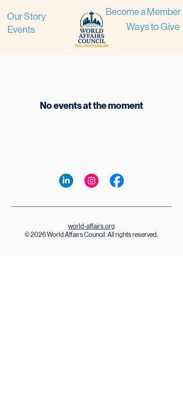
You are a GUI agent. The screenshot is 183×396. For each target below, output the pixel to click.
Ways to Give (153, 26)
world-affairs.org (91, 226)
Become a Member (143, 12)
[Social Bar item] (66, 181)
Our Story (26, 16)
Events (21, 29)
